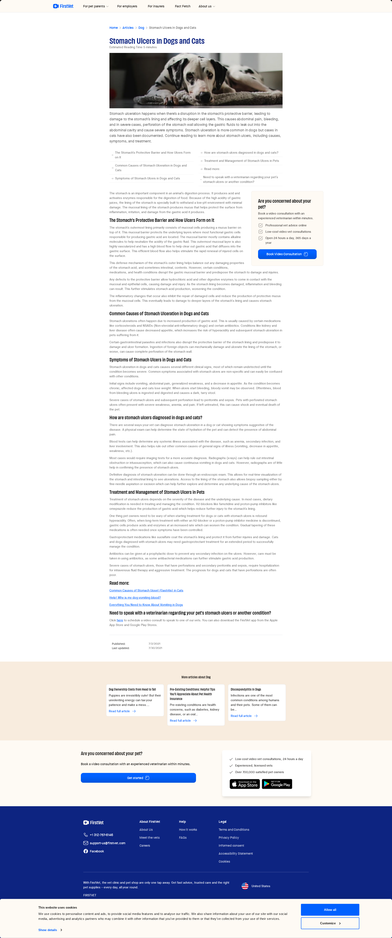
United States (261, 886)
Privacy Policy (229, 837)
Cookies (224, 861)
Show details (47, 930)
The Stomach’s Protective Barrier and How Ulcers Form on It (152, 155)
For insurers (156, 6)
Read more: (212, 169)
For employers (127, 6)
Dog (141, 28)
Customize (328, 923)
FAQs (182, 837)
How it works (188, 829)
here (120, 620)
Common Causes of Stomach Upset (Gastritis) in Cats (146, 590)
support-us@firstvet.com (107, 843)
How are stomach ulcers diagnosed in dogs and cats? (241, 153)
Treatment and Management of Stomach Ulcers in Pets (241, 161)
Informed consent (231, 845)
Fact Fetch (182, 6)
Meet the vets (149, 837)
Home (113, 28)
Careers (144, 845)
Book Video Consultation (284, 254)
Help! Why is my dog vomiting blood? (135, 598)
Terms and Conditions (234, 829)
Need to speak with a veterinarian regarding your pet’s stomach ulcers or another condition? (240, 179)
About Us (146, 829)
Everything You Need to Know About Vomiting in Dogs (146, 605)
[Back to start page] (63, 6)
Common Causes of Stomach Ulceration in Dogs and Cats (151, 167)
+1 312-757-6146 (101, 835)
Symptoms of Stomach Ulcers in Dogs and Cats (147, 178)
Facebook (97, 851)
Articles (128, 28)
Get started (135, 778)
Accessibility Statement (236, 853)
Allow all (330, 909)
